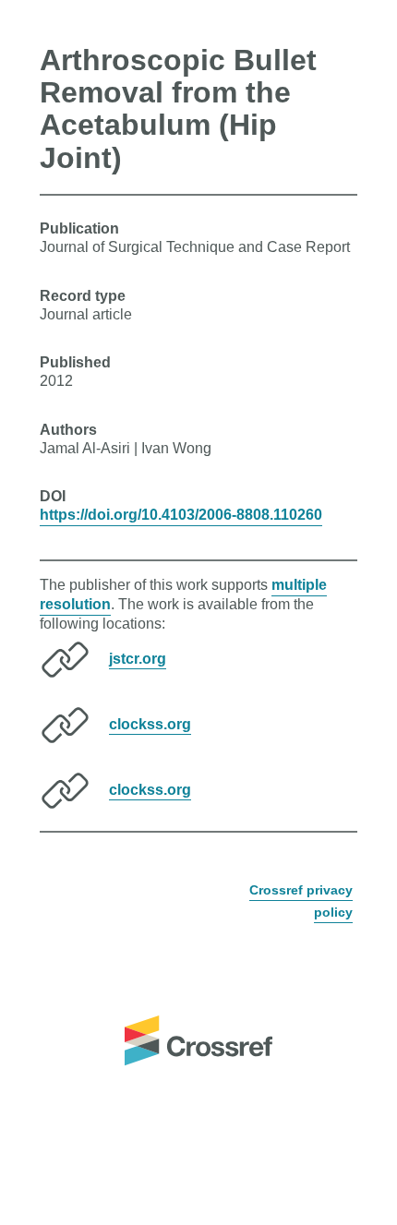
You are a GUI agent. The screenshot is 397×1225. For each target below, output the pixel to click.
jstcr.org (137, 658)
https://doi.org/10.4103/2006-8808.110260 (181, 514)
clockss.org (150, 723)
